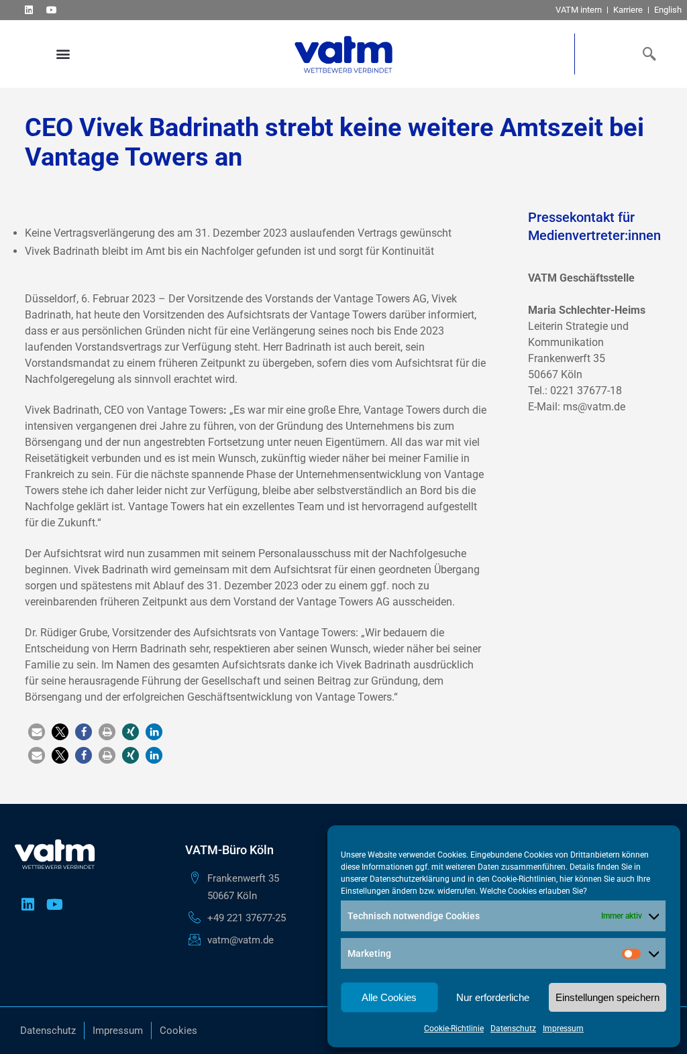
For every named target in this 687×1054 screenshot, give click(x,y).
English (668, 10)
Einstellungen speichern (607, 997)
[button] (63, 54)
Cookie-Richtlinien (524, 879)
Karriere (628, 10)
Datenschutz (513, 1028)
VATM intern (579, 10)
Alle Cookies (389, 997)
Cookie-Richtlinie (454, 1028)
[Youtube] (51, 9)
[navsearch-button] (646, 53)
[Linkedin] (28, 9)
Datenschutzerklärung (410, 879)
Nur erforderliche (492, 997)
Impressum (563, 1028)
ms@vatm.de (594, 406)
